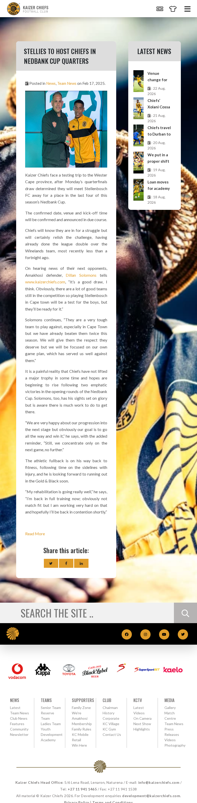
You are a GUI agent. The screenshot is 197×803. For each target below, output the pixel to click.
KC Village (111, 724)
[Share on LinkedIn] (81, 563)
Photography (174, 745)
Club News (18, 718)
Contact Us (112, 734)
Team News (66, 83)
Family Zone (81, 707)
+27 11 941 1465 (82, 789)
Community (19, 729)
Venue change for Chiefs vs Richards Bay (158, 77)
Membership (82, 724)
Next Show (142, 724)
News (51, 83)
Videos (170, 740)
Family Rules (81, 729)
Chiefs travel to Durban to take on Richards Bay (159, 131)
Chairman (110, 707)
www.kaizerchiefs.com (45, 281)
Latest (15, 707)
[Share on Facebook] (66, 563)
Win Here (79, 745)
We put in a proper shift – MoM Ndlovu (158, 158)
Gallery (170, 707)
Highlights (141, 729)
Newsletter (19, 734)
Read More (35, 533)
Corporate (111, 718)
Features (17, 724)
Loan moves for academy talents (158, 186)
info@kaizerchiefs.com (159, 782)
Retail (76, 740)
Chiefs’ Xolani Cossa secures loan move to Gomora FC (158, 104)
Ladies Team (51, 724)
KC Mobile (80, 734)
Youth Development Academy (52, 734)
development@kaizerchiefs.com (151, 796)
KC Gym (109, 729)
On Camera (142, 718)
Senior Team (51, 707)
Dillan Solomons (81, 275)
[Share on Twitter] (51, 563)
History (108, 713)
